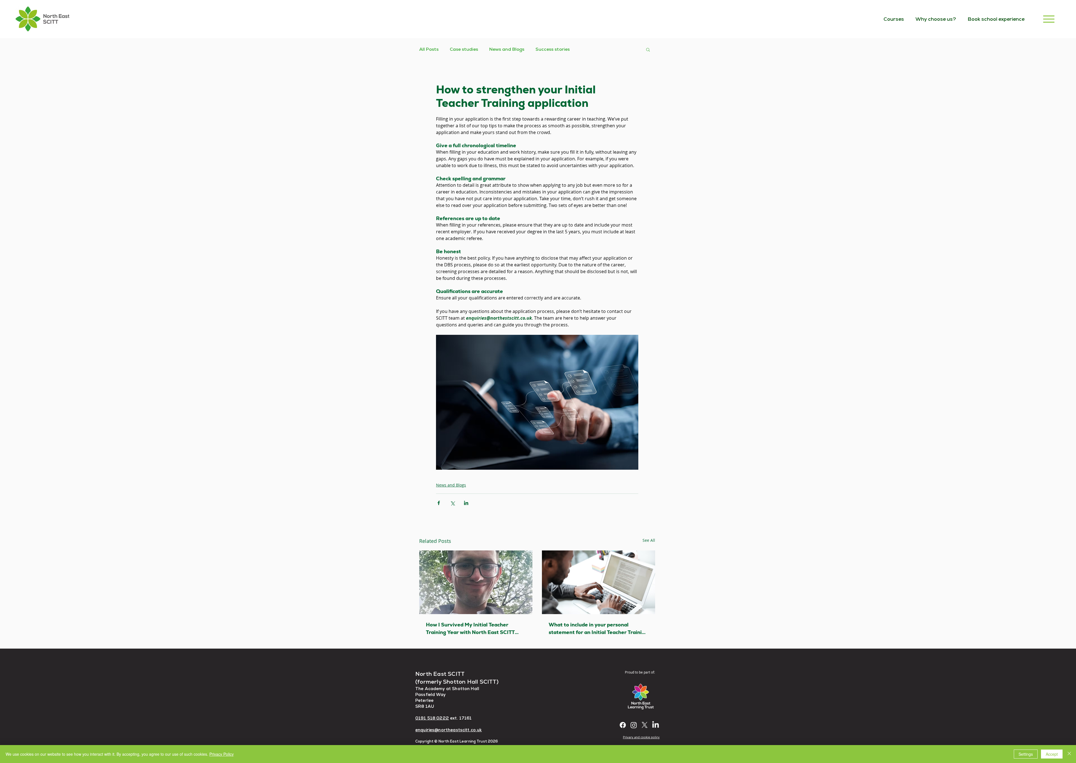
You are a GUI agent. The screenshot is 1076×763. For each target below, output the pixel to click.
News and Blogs (506, 49)
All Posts (429, 49)
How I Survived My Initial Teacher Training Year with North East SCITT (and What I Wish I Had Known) (470, 628)
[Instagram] (634, 725)
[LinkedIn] (655, 725)
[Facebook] (623, 725)
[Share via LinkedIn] (466, 503)
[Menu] (1048, 18)
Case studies (464, 49)
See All (649, 540)
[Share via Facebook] (438, 503)
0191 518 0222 (432, 718)
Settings (1026, 754)
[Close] (1069, 754)
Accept (1052, 754)
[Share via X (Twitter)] (452, 503)
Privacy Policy (221, 754)
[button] (648, 49)
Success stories (552, 49)
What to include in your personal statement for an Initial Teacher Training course (598, 628)
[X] (645, 725)
